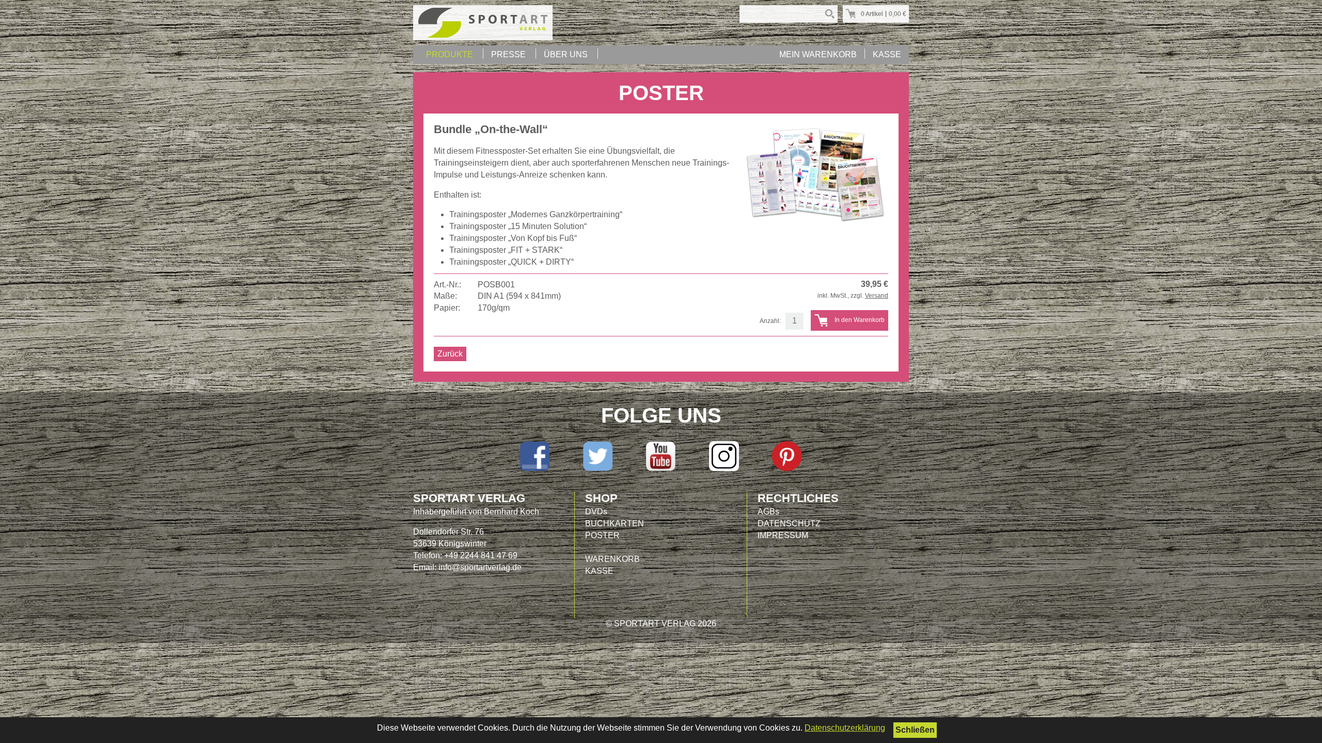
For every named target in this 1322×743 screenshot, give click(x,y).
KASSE (887, 54)
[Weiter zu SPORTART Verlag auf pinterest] (787, 456)
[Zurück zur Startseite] (483, 22)
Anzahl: (770, 321)
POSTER (602, 535)
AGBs (768, 511)
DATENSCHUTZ (789, 523)
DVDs (596, 511)
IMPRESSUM (783, 535)
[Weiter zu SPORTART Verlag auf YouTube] (661, 456)
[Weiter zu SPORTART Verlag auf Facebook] (535, 456)
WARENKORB (612, 559)
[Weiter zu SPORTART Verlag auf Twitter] (598, 456)
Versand (876, 295)
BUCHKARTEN (614, 523)
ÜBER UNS (566, 54)
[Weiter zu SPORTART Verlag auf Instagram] (724, 456)
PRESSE (508, 54)
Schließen (915, 729)
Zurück (450, 353)
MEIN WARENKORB (818, 54)
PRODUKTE (449, 54)
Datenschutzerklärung (845, 727)
